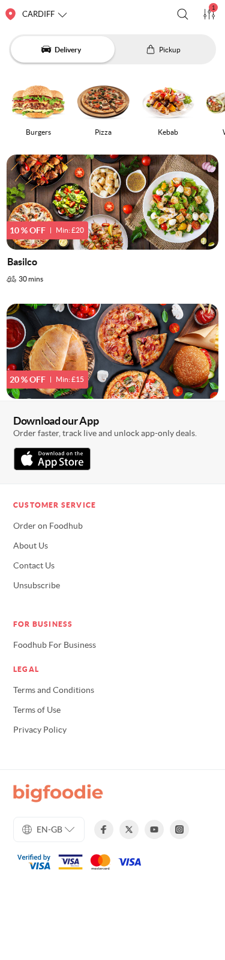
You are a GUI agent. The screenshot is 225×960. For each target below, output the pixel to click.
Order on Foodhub (48, 526)
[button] (182, 14)
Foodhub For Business (54, 645)
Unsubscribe (36, 585)
